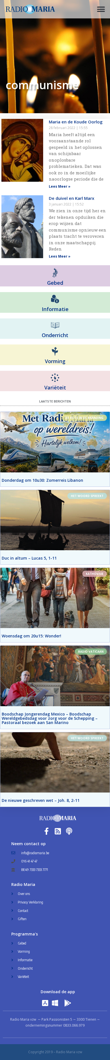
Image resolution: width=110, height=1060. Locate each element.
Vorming (55, 361)
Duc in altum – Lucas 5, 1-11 (29, 558)
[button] (100, 9)
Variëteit (55, 387)
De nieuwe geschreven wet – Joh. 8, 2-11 (41, 800)
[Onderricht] (55, 325)
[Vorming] (55, 351)
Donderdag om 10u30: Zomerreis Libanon (42, 480)
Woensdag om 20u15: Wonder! (31, 636)
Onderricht (55, 335)
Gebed (55, 282)
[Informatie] (55, 299)
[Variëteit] (55, 378)
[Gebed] (55, 272)
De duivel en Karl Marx (71, 198)
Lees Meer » (60, 186)
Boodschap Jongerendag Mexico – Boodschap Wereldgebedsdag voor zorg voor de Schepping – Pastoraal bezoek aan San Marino (50, 718)
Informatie (55, 309)
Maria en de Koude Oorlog (76, 122)
